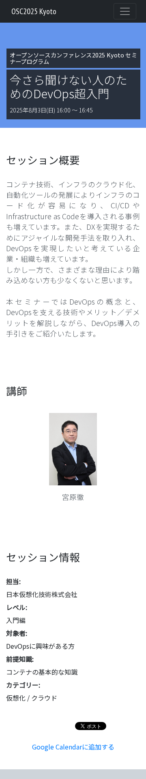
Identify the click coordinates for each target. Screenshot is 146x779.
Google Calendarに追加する (73, 746)
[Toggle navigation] (125, 11)
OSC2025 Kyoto (33, 11)
